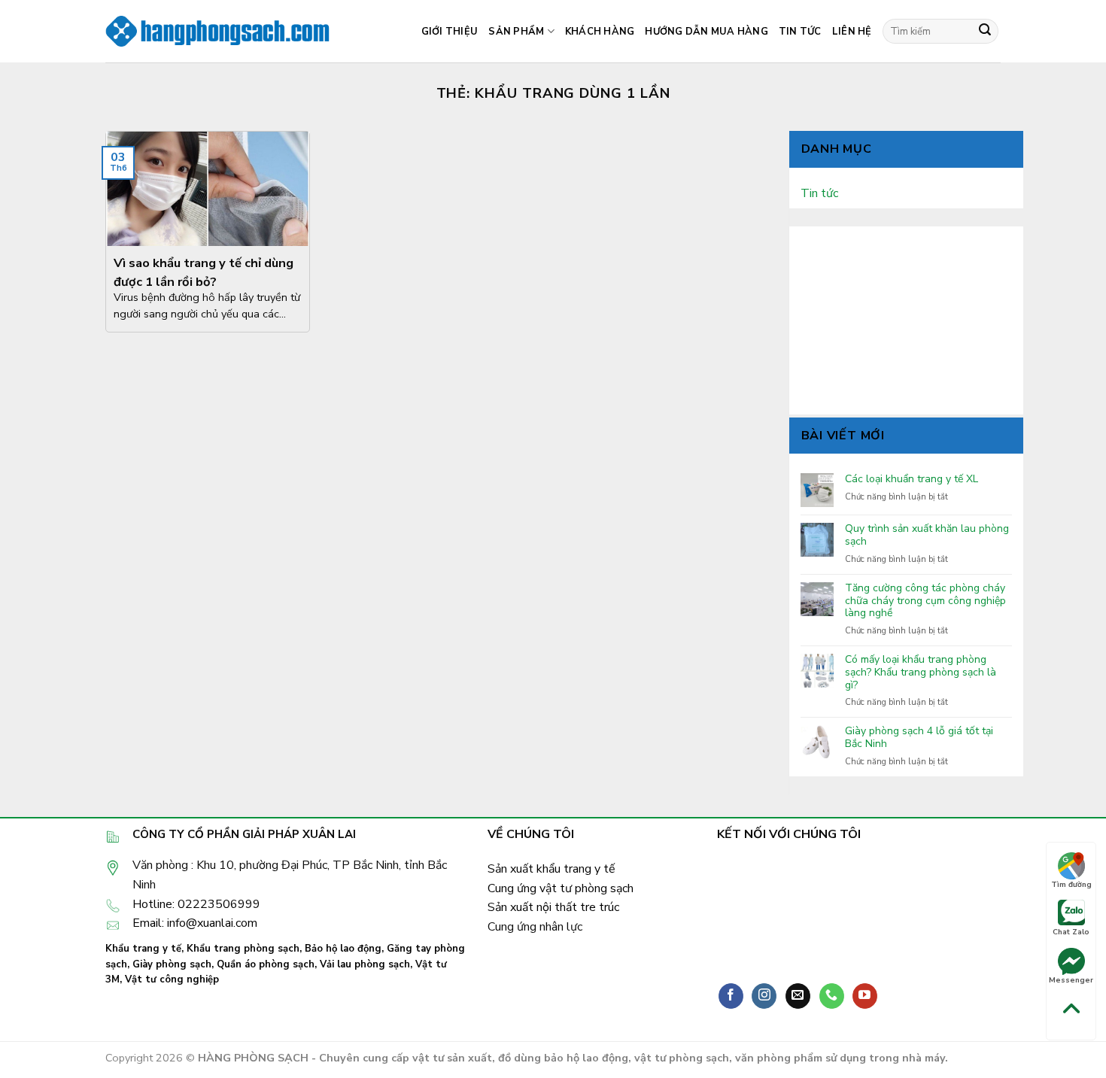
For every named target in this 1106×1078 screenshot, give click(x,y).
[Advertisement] (906, 320)
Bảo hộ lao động (343, 948)
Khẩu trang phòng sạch (243, 948)
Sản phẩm (516, 31)
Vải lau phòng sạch (365, 964)
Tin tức (800, 31)
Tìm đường (1071, 884)
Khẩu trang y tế (143, 948)
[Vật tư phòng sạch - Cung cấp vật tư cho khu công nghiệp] (218, 31)
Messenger (1071, 980)
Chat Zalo (1071, 932)
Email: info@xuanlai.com (194, 923)
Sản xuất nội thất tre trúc (553, 907)
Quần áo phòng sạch (265, 964)
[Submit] (985, 31)
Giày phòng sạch (171, 964)
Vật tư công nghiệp (172, 979)
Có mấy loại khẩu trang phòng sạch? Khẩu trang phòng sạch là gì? (920, 672)
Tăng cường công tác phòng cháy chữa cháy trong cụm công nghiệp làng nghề (925, 601)
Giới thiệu (450, 31)
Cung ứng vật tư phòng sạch (561, 888)
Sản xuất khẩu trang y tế (551, 869)
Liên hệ (852, 31)
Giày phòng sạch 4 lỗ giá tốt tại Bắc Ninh (919, 738)
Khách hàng (600, 31)
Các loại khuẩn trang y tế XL (911, 479)
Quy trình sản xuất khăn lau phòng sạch (927, 535)
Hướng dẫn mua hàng (706, 31)
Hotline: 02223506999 (196, 904)
